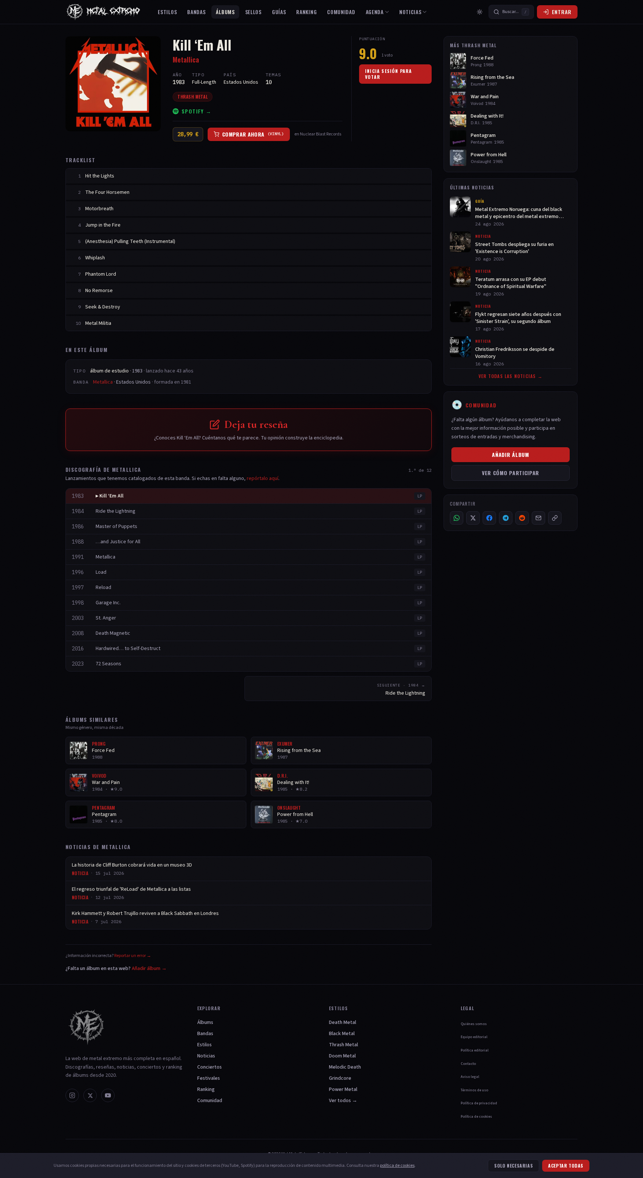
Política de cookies (476, 1116)
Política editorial (475, 1050)
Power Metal (343, 1089)
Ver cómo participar (510, 473)
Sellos (253, 12)
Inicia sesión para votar (388, 74)
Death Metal (342, 1022)
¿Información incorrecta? (108, 956)
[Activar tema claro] (480, 12)
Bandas (196, 12)
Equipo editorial (474, 1037)
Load (101, 572)
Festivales (208, 1078)
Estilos (167, 12)
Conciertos (209, 1067)
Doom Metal (342, 1056)
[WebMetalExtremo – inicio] (104, 12)
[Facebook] (489, 518)
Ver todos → (343, 1100)
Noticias (410, 12)
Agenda (375, 12)
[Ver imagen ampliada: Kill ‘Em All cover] (113, 83)
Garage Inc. (108, 602)
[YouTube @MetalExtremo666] (108, 1095)
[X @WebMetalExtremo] (90, 1095)
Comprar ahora (253, 134)
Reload (103, 587)
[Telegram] (505, 518)
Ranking (306, 12)
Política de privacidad (479, 1103)
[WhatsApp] (456, 518)
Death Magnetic (113, 633)
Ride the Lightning (115, 511)
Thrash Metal (192, 96)
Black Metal (342, 1033)
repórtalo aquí (262, 478)
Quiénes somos (474, 1024)
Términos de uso (474, 1090)
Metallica (186, 59)
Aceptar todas (565, 1165)
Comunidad (341, 12)
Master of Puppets (116, 526)
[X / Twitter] (473, 518)
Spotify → (197, 111)
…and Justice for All (118, 541)
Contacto (468, 1063)
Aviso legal (470, 1076)
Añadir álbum (510, 454)
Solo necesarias (513, 1165)
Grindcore (340, 1078)
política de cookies (397, 1165)
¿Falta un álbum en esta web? (116, 968)
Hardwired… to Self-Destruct (128, 648)
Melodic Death (345, 1067)
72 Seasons (108, 664)
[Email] (538, 518)
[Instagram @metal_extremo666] (72, 1095)
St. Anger (106, 618)
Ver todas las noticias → (511, 376)
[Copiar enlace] (555, 518)
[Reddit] (522, 518)
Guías (279, 12)
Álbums (225, 12)
